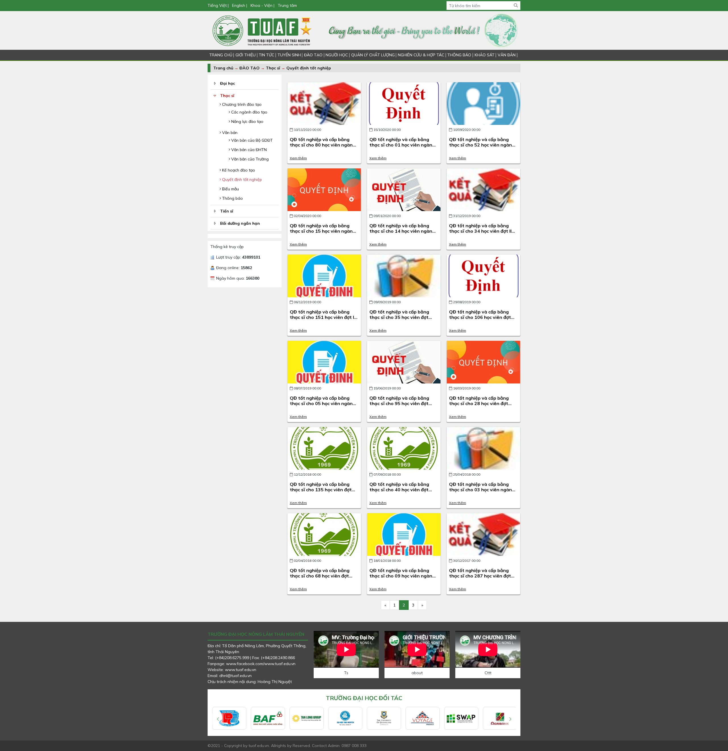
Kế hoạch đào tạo (238, 170)
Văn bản (229, 132)
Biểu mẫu (230, 188)
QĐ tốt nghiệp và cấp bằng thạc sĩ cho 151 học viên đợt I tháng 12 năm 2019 (322, 317)
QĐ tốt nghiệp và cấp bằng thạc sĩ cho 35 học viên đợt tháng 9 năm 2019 (399, 317)
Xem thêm (298, 158)
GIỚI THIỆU (245, 54)
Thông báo (232, 198)
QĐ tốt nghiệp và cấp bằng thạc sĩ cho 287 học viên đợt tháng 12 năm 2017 (480, 576)
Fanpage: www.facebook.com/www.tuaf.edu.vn (251, 663)
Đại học (227, 83)
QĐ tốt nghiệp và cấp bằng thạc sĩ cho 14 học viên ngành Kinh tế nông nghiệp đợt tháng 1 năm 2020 (403, 234)
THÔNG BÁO (459, 54)
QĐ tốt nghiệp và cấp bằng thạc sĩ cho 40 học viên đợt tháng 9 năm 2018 (399, 489)
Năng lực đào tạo (246, 121)
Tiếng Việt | (219, 5)
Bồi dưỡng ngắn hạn (240, 223)
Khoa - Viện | (262, 5)
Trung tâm (287, 5)
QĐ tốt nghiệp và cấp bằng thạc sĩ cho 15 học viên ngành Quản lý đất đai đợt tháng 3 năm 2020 (322, 234)
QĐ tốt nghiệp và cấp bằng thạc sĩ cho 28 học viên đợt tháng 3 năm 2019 (479, 403)
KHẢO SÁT (485, 54)
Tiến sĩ (226, 211)
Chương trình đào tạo (241, 104)
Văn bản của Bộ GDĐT (251, 140)
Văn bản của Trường (249, 159)
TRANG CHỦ (220, 54)
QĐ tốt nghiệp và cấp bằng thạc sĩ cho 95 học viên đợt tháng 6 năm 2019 (399, 403)
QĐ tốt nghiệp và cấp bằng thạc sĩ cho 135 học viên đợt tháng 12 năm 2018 (321, 489)
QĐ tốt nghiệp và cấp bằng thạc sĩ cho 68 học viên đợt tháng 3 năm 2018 (319, 576)
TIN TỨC (266, 54)
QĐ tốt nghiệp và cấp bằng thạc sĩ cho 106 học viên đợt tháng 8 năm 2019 (480, 317)
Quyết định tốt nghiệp (308, 68)
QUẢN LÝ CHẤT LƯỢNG (373, 54)
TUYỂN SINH (289, 54)
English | (239, 5)
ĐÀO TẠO (313, 54)
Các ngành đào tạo (248, 112)
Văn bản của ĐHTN (248, 149)
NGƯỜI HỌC (337, 54)
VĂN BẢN (507, 54)
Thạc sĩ (273, 68)
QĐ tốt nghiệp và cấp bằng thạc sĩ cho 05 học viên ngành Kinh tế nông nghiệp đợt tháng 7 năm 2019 (324, 406)
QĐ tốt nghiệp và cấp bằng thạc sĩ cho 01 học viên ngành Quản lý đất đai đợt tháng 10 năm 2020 (402, 148)
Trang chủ (223, 68)
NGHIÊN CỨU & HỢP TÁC (421, 54)
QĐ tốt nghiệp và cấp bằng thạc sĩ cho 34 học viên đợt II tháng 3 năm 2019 (480, 231)
